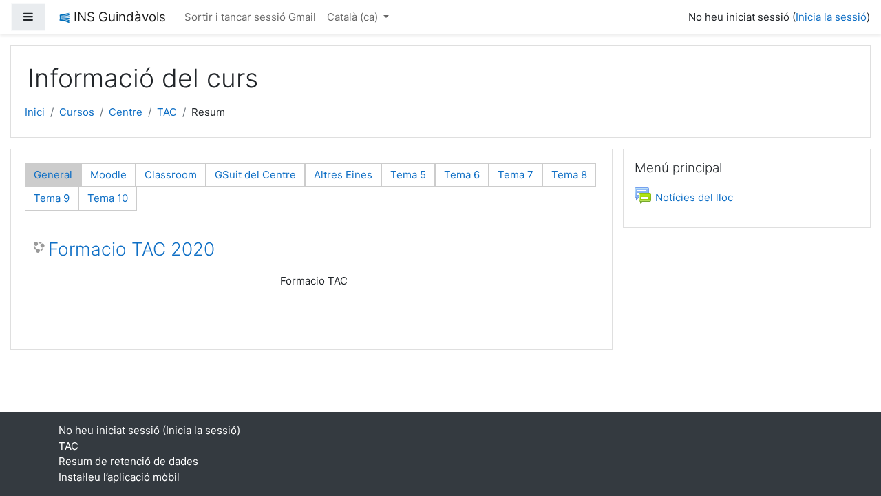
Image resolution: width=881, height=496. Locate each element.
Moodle (108, 174)
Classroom (171, 174)
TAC (167, 111)
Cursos (76, 111)
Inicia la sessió (831, 16)
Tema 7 (515, 174)
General (53, 174)
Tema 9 (52, 198)
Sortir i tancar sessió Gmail (250, 16)
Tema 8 (569, 174)
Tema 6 (462, 174)
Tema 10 (107, 198)
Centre (125, 111)
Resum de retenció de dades (128, 461)
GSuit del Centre (255, 174)
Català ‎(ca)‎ (354, 16)
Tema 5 (408, 174)
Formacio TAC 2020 (131, 249)
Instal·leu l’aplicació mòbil (119, 477)
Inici (35, 111)
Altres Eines (343, 174)
